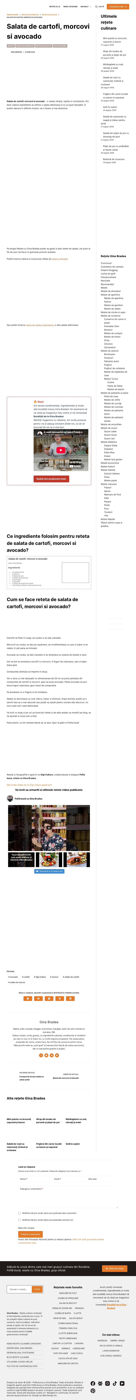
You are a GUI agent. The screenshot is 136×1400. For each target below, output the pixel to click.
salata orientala (59, 258)
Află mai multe (116, 1268)
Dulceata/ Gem (111, 326)
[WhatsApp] (28, 998)
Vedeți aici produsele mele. (51, 479)
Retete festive (108, 466)
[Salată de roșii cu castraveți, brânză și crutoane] (19, 1135)
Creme (110, 382)
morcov (54, 977)
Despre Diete (110, 445)
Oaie (106, 498)
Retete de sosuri (109, 428)
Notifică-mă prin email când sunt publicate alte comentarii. (49, 1213)
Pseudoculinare (108, 277)
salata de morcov (16, 982)
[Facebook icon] (41, 1055)
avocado (13, 977)
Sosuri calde (110, 431)
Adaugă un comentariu (31, 1189)
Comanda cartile (116, 6)
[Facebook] (38, 998)
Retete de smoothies (111, 424)
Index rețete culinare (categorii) (24, 1343)
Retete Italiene (108, 470)
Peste (107, 505)
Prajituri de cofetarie (114, 368)
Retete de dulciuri (109, 350)
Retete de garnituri (113, 305)
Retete (11, 46)
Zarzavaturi (110, 347)
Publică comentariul (30, 1234)
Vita (106, 515)
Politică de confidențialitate (22, 1366)
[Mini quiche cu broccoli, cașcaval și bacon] (19, 1110)
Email (57, 1179)
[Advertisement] (49, 77)
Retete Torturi (111, 378)
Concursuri (106, 263)
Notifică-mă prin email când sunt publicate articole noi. (47, 1220)
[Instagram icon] (46, 1055)
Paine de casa (111, 396)
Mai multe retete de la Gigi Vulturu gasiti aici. (29, 785)
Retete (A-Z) (54, 7)
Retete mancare (109, 484)
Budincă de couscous (113, 159)
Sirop (106, 340)
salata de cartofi (71, 977)
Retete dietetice (109, 442)
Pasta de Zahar (115, 386)
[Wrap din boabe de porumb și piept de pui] (49, 1110)
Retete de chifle (112, 399)
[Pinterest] (59, 998)
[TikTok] (114, 1383)
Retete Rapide (60, 46)
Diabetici (108, 449)
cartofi (25, 977)
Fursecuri (108, 357)
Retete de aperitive (25, 46)
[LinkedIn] (70, 998)
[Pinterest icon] (52, 1055)
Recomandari (107, 284)
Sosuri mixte (110, 435)
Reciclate (105, 280)
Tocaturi (108, 512)
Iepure (107, 491)
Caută (37, 1289)
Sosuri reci (109, 438)
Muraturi (108, 329)
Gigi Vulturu (40, 977)
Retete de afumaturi (111, 291)
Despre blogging (109, 270)
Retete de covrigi (112, 403)
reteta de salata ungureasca (40, 325)
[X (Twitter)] (49, 998)
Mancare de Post (112, 494)
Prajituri (108, 365)
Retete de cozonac (113, 407)
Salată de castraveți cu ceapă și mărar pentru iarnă (113, 120)
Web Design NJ (49, 1395)
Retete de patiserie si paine (114, 393)
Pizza (107, 477)
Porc (106, 508)
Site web (92, 1179)
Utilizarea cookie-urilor (19, 1362)
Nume (23, 1179)
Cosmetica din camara (112, 266)
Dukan (107, 456)
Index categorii (70, 7)
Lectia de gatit (108, 273)
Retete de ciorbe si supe (113, 312)
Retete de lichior (112, 336)
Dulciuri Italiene (112, 473)
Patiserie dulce (111, 361)
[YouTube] (122, 1383)
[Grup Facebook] (100, 1383)
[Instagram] (107, 1383)
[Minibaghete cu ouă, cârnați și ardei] (78, 1110)
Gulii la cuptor (73, 1144)
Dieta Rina (109, 452)
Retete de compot (113, 333)
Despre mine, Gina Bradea (19, 1348)
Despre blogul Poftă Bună (20, 1353)
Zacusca (108, 343)
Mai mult (85, 7)
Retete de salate (43, 46)
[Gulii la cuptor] (78, 1135)
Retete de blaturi (115, 389)
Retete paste (110, 480)
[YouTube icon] (57, 1055)
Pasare (107, 501)
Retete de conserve (110, 315)
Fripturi (107, 487)
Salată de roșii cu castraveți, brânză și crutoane (17, 1147)
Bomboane (109, 354)
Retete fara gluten (113, 459)
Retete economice (110, 463)
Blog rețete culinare (18, 1357)
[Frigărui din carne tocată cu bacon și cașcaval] (49, 1135)
